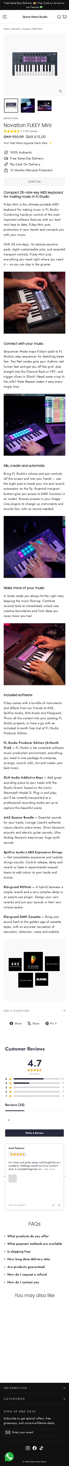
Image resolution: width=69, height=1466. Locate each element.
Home (6, 28)
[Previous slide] (4, 1176)
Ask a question (16, 1010)
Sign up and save (20, 1411)
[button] (20, 131)
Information (15, 1388)
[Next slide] (64, 1176)
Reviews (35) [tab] (14, 1105)
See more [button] (49, 1169)
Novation (16, 28)
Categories (14, 1399)
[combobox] (9, 1120)
